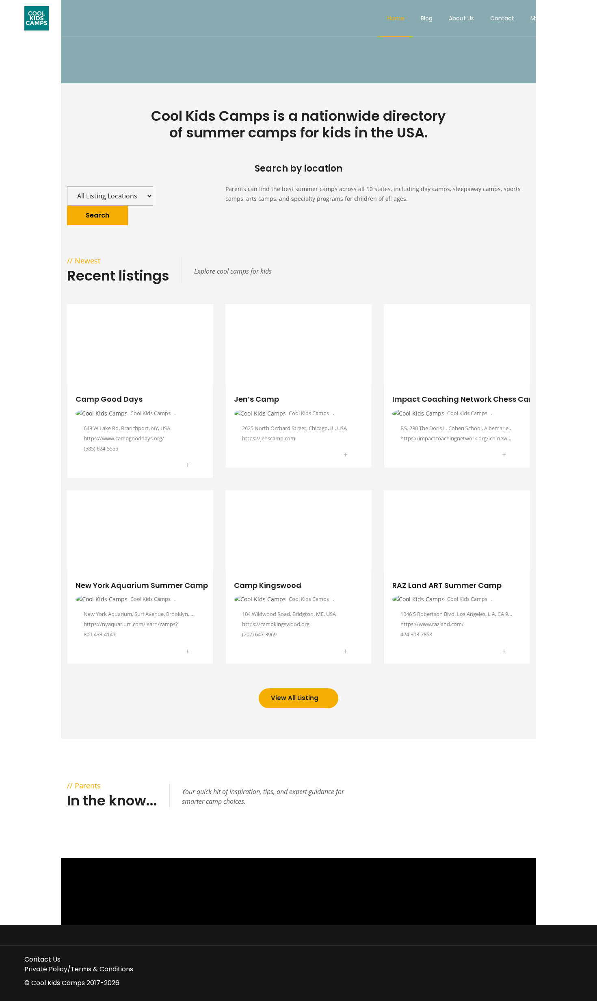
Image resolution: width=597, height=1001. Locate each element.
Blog (427, 18)
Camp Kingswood (267, 585)
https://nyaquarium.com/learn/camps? (131, 624)
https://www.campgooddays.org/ (124, 438)
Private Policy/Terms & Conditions (78, 969)
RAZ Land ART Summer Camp (447, 585)
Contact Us (42, 959)
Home (395, 18)
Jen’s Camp (256, 399)
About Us (461, 18)
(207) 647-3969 (259, 634)
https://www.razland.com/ (432, 624)
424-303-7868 (416, 634)
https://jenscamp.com (268, 438)
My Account (547, 18)
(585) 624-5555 (101, 448)
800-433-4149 (99, 634)
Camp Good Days (109, 399)
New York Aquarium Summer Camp (142, 585)
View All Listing (295, 698)
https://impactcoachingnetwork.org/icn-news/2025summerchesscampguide (492, 438)
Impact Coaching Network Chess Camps (468, 399)
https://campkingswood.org (275, 624)
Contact (502, 18)
